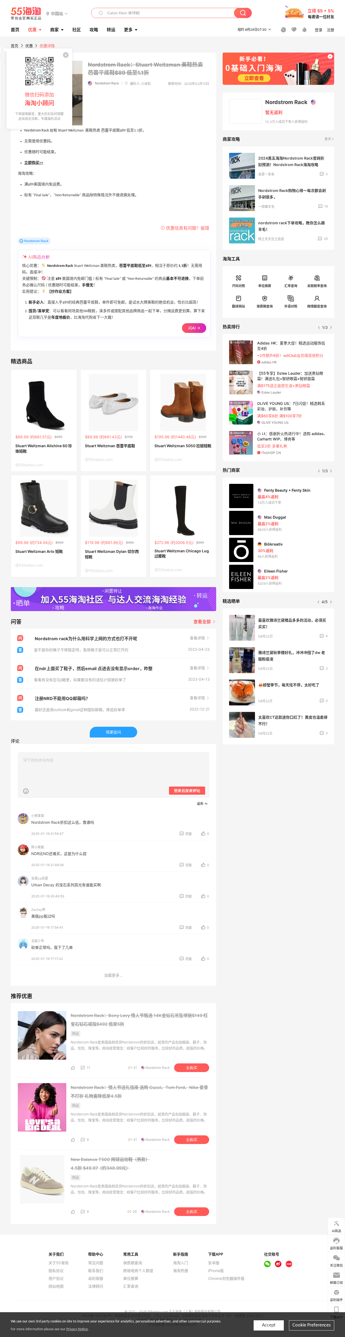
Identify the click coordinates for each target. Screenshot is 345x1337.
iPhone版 (216, 1271)
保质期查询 (265, 306)
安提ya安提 (39, 878)
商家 (54, 29)
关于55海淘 (58, 1263)
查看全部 (203, 621)
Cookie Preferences (311, 1325)
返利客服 (95, 1278)
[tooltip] (39, 89)
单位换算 (264, 286)
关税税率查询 (317, 286)
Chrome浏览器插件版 (226, 1278)
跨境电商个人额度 (138, 1271)
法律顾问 (95, 1286)
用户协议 (56, 1278)
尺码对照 (238, 286)
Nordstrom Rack (107, 83)
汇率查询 (290, 286)
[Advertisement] (278, 788)
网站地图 (56, 1286)
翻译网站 (238, 306)
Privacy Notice (77, 1329)
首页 (14, 45)
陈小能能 (37, 847)
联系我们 (95, 1271)
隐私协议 (56, 1271)
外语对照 (290, 306)
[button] (57, 13)
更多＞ (329, 139)
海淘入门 (180, 1263)
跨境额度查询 (317, 306)
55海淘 (26, 13)
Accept (268, 1325)
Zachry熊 (38, 910)
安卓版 (213, 1263)
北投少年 (37, 941)
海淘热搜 (180, 1271)
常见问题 (95, 1263)
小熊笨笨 (37, 816)
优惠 (32, 29)
